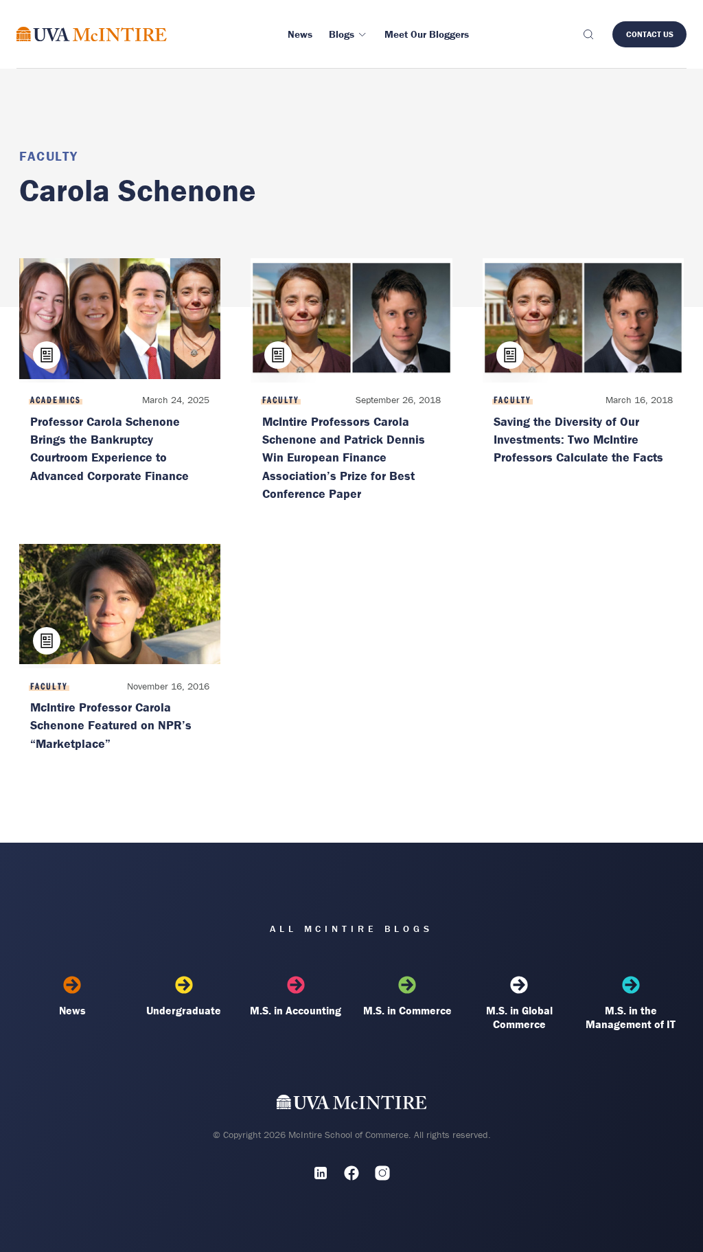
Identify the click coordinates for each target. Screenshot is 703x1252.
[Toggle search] (587, 34)
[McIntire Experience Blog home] (91, 34)
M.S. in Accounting (295, 1010)
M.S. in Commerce (407, 1010)
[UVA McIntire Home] (352, 1105)
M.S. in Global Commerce (519, 1017)
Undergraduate (183, 1010)
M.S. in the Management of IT (631, 1017)
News (72, 1010)
